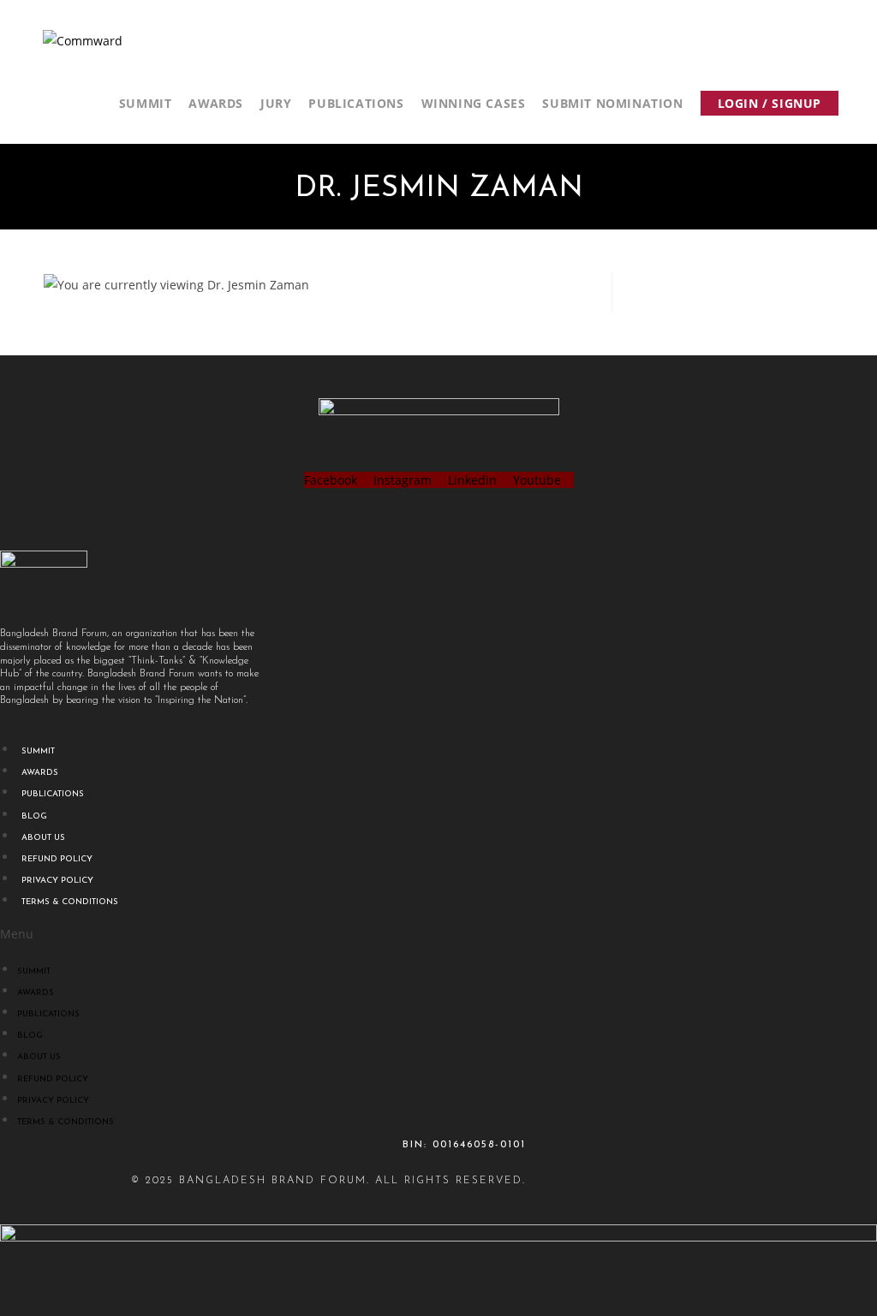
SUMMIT (38, 751)
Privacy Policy (57, 880)
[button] (263, 933)
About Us (43, 838)
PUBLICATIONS (52, 794)
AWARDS (39, 772)
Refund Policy (56, 859)
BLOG (34, 816)
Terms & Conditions (69, 902)
